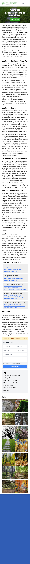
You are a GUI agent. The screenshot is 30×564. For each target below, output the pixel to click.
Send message (15, 366)
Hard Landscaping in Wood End (11, 380)
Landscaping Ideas (8, 385)
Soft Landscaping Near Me (10, 383)
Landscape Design (8, 378)
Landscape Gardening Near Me (11, 375)
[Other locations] (23, 3)
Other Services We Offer (9, 388)
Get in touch (15, 19)
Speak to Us (6, 390)
